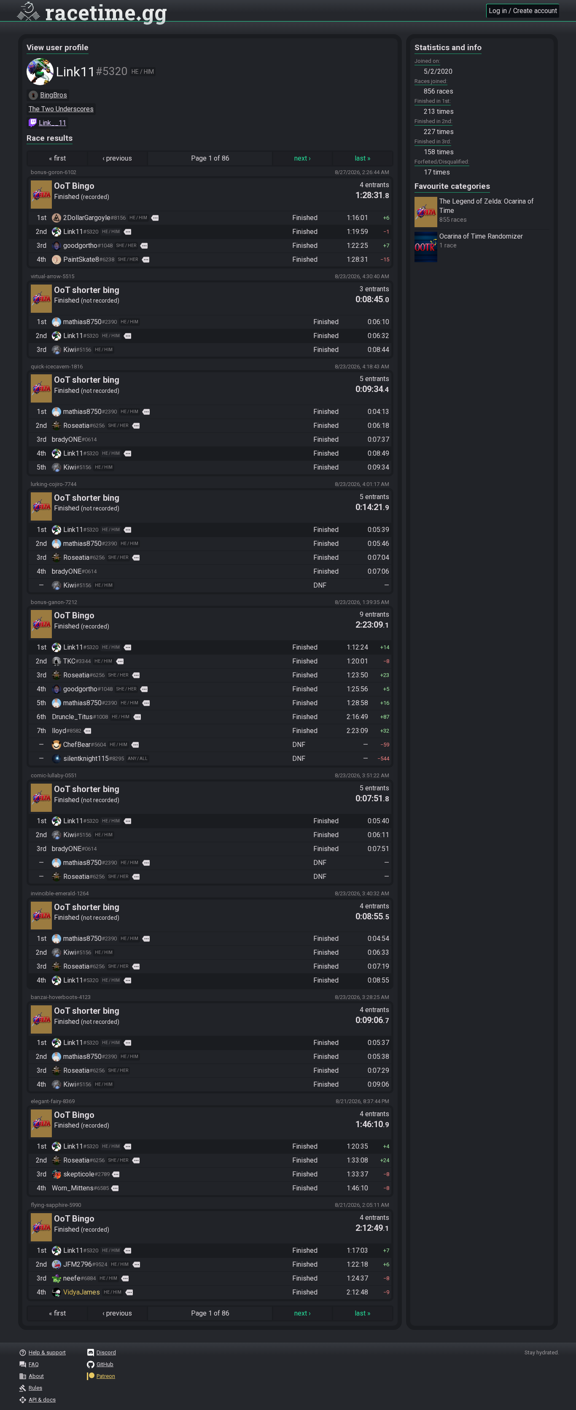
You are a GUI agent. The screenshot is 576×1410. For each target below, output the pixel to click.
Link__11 (52, 123)
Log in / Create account (523, 11)
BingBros (53, 95)
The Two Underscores (61, 109)
